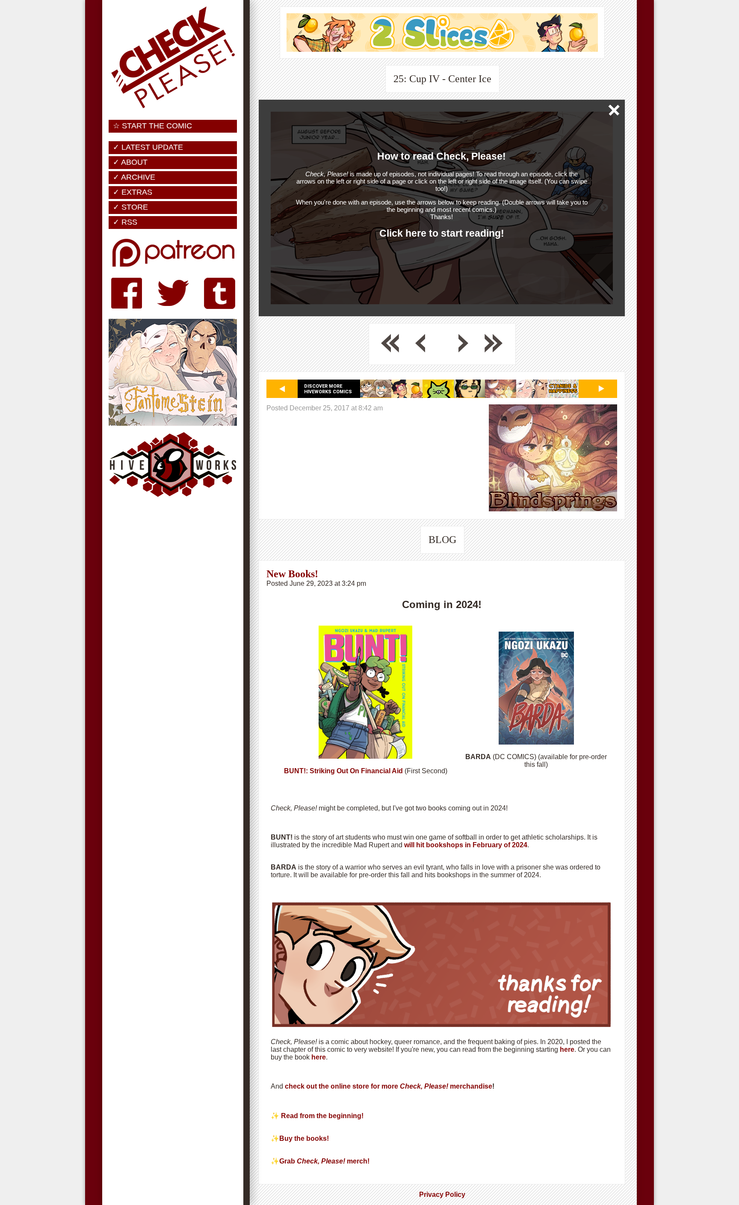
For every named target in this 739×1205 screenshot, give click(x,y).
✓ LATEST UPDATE (148, 147)
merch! (358, 1161)
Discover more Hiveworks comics (328, 389)
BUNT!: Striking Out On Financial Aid (343, 771)
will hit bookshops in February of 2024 (464, 845)
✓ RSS (125, 222)
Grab (288, 1161)
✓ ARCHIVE (134, 177)
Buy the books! (305, 1138)
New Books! (292, 573)
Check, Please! (424, 1086)
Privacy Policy (442, 1194)
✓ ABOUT (130, 162)
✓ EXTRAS (132, 192)
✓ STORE (130, 207)
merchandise (470, 1086)
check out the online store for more (342, 1086)
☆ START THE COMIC (152, 126)
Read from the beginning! (322, 1115)
